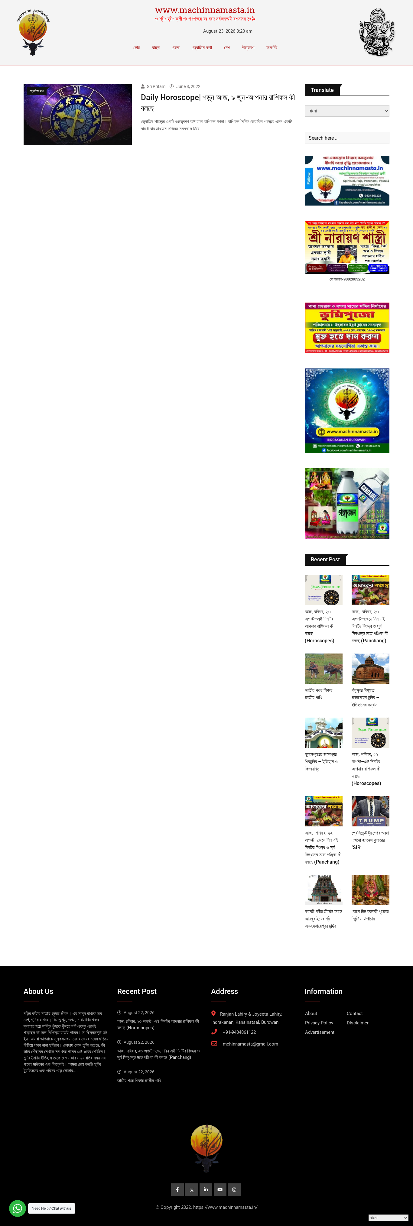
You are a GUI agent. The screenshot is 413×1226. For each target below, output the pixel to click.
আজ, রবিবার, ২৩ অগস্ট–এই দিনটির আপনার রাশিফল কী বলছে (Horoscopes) (319, 626)
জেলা (176, 47)
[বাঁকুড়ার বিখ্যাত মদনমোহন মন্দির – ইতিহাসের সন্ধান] (370, 669)
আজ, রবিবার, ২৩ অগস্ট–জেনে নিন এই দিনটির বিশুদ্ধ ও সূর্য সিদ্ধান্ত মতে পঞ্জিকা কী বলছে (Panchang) (370, 626)
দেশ (227, 47)
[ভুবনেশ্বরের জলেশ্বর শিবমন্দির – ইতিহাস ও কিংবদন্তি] (324, 733)
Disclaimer (358, 1023)
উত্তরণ (248, 47)
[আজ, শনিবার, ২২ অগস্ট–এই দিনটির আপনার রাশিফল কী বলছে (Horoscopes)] (370, 733)
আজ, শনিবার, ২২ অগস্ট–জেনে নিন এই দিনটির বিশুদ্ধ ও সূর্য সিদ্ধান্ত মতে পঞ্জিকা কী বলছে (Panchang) (323, 847)
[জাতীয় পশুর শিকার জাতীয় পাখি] (324, 669)
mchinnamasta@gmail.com (250, 1044)
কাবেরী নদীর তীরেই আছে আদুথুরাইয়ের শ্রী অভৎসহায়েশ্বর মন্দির (323, 919)
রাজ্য (156, 47)
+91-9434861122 (239, 1032)
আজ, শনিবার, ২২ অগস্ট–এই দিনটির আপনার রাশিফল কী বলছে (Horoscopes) (366, 768)
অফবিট (271, 47)
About (311, 1013)
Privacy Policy (319, 1023)
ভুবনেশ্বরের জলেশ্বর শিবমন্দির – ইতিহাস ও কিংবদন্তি (321, 761)
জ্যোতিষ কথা (202, 47)
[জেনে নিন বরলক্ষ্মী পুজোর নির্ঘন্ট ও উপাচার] (370, 890)
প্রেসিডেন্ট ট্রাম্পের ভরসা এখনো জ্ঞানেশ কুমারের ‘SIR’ (370, 840)
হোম (136, 47)
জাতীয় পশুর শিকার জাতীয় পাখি (139, 1080)
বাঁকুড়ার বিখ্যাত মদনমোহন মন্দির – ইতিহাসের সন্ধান (365, 697)
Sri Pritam (156, 86)
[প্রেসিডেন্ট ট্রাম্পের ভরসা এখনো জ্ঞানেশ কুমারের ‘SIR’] (370, 811)
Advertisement (319, 1032)
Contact (355, 1013)
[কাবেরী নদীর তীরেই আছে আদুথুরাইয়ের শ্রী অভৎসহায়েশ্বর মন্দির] (324, 890)
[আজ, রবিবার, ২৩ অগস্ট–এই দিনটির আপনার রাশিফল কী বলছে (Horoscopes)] (324, 590)
